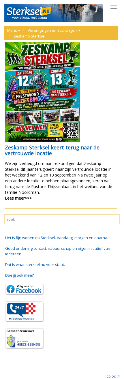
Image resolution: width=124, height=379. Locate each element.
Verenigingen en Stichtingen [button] (53, 30)
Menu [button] (12, 30)
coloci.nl (113, 376)
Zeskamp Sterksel (29, 36)
